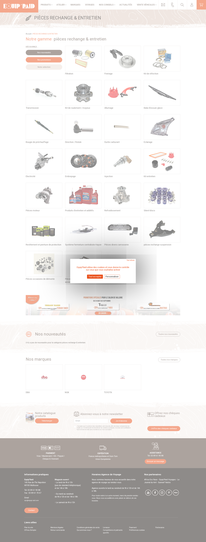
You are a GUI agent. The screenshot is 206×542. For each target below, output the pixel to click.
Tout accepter (95, 276)
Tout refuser (131, 260)
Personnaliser (112, 276)
